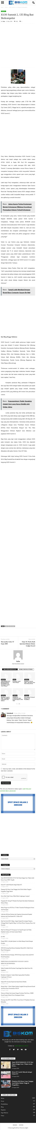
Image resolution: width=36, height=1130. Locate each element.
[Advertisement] (18, 43)
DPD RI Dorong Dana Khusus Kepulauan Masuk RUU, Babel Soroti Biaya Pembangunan (17, 949)
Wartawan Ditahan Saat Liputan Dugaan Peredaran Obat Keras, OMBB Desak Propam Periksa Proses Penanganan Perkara (17, 994)
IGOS (6, 626)
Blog (2, 1107)
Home (2, 7)
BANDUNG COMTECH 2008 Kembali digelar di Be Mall (18, 699)
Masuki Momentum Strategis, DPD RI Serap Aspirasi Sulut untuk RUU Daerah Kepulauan (17, 955)
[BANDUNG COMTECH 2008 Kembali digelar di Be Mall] (18, 692)
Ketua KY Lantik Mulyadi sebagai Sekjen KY (11, 884)
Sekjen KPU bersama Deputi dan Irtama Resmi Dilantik (13, 981)
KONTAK (21, 1125)
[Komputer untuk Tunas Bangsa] (18, 676)
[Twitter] (14, 1049)
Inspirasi (27, 695)
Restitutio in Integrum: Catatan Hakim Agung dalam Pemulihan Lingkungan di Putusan (15, 976)
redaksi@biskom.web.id (21, 1046)
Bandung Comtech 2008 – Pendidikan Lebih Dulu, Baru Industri (5, 699)
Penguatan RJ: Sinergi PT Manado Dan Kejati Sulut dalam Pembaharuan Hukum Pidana (17, 902)
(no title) (3, 936)
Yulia (4, 21)
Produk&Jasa (4, 1104)
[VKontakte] (22, 1049)
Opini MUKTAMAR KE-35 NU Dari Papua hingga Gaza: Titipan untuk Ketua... (22, 1064)
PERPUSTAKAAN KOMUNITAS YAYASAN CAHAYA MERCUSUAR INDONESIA (14, 962)
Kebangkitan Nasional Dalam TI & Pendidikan (29, 698)
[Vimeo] (18, 1049)
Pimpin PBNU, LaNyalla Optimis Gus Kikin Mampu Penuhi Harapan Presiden (17, 942)
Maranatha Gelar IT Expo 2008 (7, 643)
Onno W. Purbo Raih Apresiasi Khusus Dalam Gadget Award (27, 644)
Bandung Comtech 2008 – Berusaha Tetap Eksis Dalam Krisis (29, 682)
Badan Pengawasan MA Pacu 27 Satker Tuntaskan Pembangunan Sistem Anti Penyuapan (17, 908)
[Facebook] (10, 1049)
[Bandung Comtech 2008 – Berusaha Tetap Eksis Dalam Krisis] (29, 676)
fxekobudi (10, 713)
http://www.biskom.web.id (18, 663)
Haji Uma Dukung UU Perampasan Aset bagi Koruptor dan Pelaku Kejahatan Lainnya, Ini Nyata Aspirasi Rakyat (16, 931)
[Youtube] (26, 1049)
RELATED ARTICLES (10, 669)
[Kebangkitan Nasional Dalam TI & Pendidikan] (29, 692)
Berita (6, 7)
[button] (33, 3)
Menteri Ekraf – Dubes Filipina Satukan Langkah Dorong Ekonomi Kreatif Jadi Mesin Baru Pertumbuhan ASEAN (18, 987)
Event (2, 1101)
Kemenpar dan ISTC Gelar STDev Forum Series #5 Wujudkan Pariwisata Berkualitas (18, 1001)
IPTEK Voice (11, 626)
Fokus (2, 1115)
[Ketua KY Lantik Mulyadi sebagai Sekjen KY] (6, 1074)
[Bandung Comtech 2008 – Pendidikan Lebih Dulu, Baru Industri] (6, 692)
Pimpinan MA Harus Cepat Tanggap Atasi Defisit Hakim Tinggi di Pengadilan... (22, 1083)
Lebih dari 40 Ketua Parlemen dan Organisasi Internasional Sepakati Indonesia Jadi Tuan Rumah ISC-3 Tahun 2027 (16, 915)
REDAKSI (15, 1125)
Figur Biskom (4, 1112)
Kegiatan (3, 679)
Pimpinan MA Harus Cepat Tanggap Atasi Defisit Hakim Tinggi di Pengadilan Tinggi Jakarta (16, 890)
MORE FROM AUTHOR (25, 669)
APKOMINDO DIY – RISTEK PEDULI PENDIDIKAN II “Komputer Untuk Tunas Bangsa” (6, 683)
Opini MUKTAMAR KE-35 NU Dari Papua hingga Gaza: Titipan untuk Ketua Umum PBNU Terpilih (17, 879)
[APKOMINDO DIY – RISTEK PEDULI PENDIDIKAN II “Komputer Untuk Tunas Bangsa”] (6, 676)
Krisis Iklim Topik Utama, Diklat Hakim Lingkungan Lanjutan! (15, 896)
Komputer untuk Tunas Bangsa (16, 682)
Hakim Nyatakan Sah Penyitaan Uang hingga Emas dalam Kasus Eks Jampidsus (16, 969)
